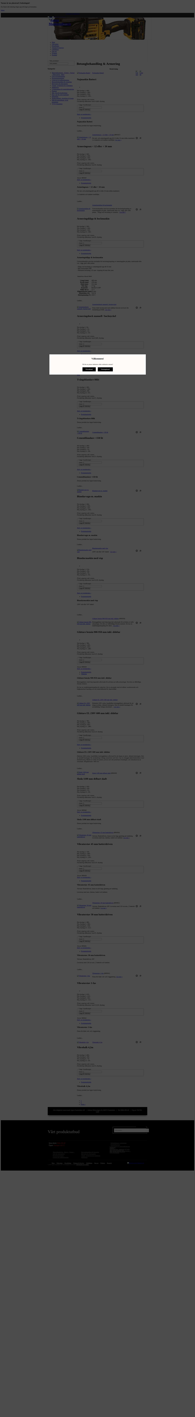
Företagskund (105, 369)
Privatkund (89, 369)
